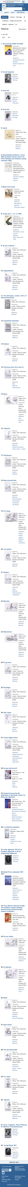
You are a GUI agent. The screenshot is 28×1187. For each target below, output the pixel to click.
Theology (14, 80)
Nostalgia (6, 687)
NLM (8, 1185)
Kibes (5, 998)
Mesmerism (7, 632)
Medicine (15, 62)
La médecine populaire (11, 827)
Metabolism (16, 897)
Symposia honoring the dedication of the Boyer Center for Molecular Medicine (13, 795)
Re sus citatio (8, 936)
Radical (6, 344)
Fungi (13, 589)
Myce (5, 394)
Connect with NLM (6, 1166)
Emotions (14, 704)
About (6, 12)
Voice (20, 991)
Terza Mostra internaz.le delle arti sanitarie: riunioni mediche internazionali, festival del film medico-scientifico (13, 908)
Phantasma (7, 455)
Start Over (4, 17)
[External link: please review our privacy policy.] (3, 1170)
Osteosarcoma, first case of (13, 367)
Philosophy (15, 78)
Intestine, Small (16, 1116)
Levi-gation (7, 549)
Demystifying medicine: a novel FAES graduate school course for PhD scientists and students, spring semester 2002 (13, 157)
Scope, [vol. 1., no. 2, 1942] (12, 214)
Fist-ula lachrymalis (10, 1050)
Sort (3, 37)
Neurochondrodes (9, 480)
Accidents (15, 289)
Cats (20, 418)
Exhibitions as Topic (15, 841)
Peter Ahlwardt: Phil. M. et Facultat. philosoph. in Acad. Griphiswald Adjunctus (11, 851)
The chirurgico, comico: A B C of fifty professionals (14, 297)
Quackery (18, 146)
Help (12, 12)
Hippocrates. (15, 762)
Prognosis (15, 679)
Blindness (21, 416)
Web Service (21, 12)
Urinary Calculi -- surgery (19, 449)
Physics (14, 101)
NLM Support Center (20, 1176)
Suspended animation (11, 321)
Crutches (12, 839)
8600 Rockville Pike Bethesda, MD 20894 (20, 1169)
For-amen (6, 1077)
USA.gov (18, 1185)
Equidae (14, 264)
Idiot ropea (7, 712)
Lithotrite (6, 428)
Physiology (16, 899)
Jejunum (6, 1100)
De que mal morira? (10, 768)
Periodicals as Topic (18, 232)
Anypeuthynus (8, 271)
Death (13, 783)
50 (9, 37)
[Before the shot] (9, 187)
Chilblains (15, 1014)
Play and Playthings (17, 1018)
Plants (12, 843)
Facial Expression (17, 758)
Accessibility (18, 1178)
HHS (14, 1185)
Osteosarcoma (16, 387)
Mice (20, 422)
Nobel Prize (16, 892)
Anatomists (15, 1154)
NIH (11, 1185)
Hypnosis (21, 654)
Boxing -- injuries (17, 1068)
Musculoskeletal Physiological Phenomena (16, 501)
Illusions (14, 1041)
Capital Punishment (17, 754)
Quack (5, 128)
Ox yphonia (7, 967)
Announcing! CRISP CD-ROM (13, 44)
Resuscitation (22, 959)
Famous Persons (17, 890)
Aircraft (14, 729)
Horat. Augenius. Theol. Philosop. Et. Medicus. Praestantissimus (14, 1126)
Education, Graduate (18, 176)
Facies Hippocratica (10, 738)
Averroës (6, 91)
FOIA (3, 1178)
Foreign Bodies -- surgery (21, 535)
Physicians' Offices (19, 207)
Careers (17, 1179)
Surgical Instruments (17, 447)
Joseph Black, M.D (10, 1145)
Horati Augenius (8, 72)
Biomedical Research (18, 60)
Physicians (15, 1156)
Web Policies (5, 1176)
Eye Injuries (15, 1066)
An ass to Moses (9, 246)
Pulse (13, 785)
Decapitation (15, 756)
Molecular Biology (17, 817)
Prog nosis (7, 662)
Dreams (14, 472)
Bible (13, 384)
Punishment (15, 504)
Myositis (6, 601)
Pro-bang (6, 511)
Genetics (15, 894)
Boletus (6, 572)
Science (15, 180)
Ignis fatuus (7, 1025)
